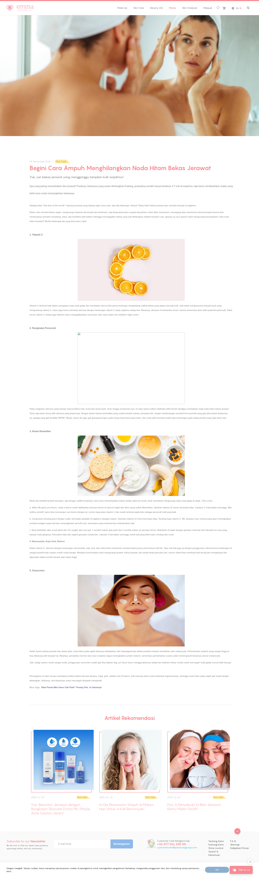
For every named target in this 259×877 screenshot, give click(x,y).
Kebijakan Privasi (239, 848)
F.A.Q (233, 841)
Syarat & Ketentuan (214, 853)
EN (237, 8)
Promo (172, 7)
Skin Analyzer (189, 7)
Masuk (207, 8)
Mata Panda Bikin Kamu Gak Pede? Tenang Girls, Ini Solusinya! (71, 687)
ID (241, 8)
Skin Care (138, 7)
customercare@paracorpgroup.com (177, 847)
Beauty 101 (156, 7)
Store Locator (215, 848)
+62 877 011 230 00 (171, 844)
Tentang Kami (216, 841)
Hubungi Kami (216, 844)
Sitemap (235, 844)
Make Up (122, 7)
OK (217, 870)
